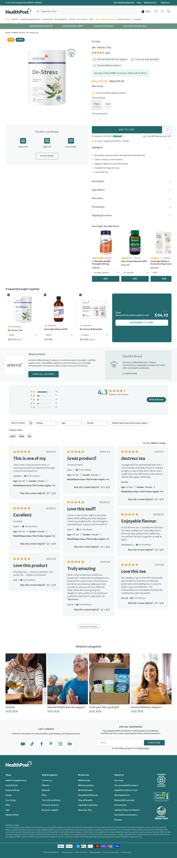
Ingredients (98, 189)
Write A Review (156, 399)
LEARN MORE (130, 373)
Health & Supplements (30, 19)
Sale (97, 19)
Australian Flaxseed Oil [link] (55, 329)
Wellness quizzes (86, 785)
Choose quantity (100, 113)
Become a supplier (50, 810)
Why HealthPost (122, 795)
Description (98, 181)
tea (29, 436)
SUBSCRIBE (154, 742)
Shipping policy (95, 852)
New (8, 19)
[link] (105, 242)
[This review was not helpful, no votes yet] (53, 493)
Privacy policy (67, 852)
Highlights (97, 147)
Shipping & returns (102, 215)
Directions (97, 198)
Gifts (91, 19)
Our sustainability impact (126, 785)
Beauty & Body (61, 19)
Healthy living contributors (127, 810)
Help (139, 2)
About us (165, 2)
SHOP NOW (12, 711)
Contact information (110, 852)
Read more (73, 599)
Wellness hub (150, 2)
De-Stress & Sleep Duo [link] (91, 329)
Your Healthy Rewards (124, 2)
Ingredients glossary (87, 805)
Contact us (47, 780)
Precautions (98, 206)
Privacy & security (50, 805)
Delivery (46, 785)
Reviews (118, 820)
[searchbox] (18, 423)
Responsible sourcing (124, 800)
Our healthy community (125, 815)
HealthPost (54, 852)
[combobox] (86, 11)
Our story (118, 780)
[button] (156, 11)
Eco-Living (82, 19)
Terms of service (81, 852)
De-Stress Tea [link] (15, 330)
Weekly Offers (108, 19)
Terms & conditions (51, 800)
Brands (15, 19)
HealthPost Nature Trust (126, 790)
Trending (137, 19)
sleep (21, 436)
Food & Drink (47, 19)
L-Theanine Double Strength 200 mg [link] (101, 262)
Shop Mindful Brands (88, 795)
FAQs (44, 795)
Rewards (46, 790)
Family (72, 19)
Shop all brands (85, 800)
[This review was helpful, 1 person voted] (48, 493)
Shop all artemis (43, 374)
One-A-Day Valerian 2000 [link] (134, 261)
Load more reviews (88, 626)
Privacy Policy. (143, 748)
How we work (120, 805)
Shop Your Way (85, 810)
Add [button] (105, 278)
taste (12, 436)
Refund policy (126, 852)
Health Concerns (124, 19)
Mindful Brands (85, 790)
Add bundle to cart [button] (141, 322)
